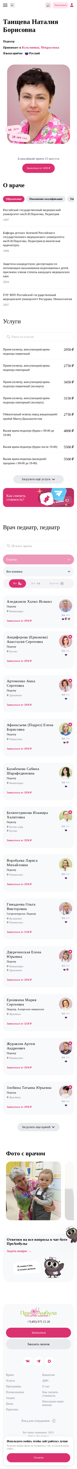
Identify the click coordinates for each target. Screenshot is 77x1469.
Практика (12, 1409)
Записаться (60, 5)
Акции (10, 1397)
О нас (46, 1386)
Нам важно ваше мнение (53, 1403)
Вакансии (48, 1374)
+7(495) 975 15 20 (38, 1321)
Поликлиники (15, 1392)
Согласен (39, 1457)
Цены (9, 1403)
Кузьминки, (31, 47)
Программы (13, 1386)
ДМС (45, 1380)
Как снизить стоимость (50, 1394)
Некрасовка (50, 47)
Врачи (10, 1374)
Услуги (10, 1380)
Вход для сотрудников (35, 1420)
